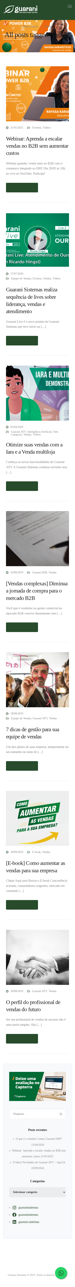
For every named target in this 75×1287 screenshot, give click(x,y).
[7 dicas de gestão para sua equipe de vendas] (37, 681)
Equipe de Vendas (21, 278)
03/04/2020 (16, 426)
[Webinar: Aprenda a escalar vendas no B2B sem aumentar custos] (37, 95)
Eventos (36, 127)
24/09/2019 (16, 572)
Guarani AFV (18, 431)
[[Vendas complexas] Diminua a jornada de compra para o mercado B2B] (37, 540)
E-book (36, 852)
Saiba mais (22, 187)
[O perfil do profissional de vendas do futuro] (37, 959)
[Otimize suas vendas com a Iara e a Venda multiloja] (37, 394)
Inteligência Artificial (39, 431)
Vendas (47, 278)
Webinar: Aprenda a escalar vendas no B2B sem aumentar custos (37, 146)
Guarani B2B (39, 572)
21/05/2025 (16, 127)
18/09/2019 (16, 713)
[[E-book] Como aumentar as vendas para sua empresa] (37, 820)
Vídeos (47, 127)
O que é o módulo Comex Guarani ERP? (39, 1138)
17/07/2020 (16, 273)
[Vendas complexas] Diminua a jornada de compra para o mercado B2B (36, 590)
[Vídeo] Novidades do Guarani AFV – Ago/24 (39, 1162)
